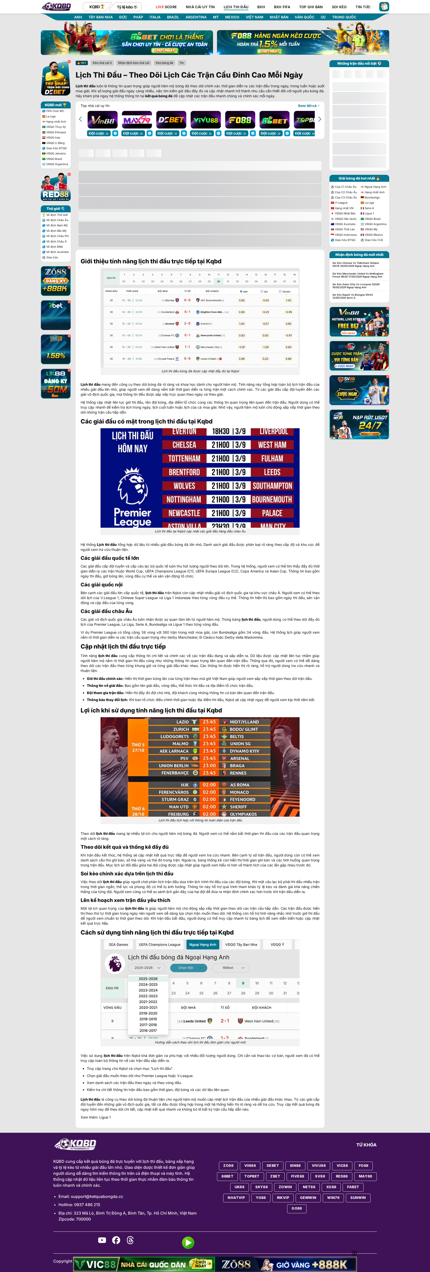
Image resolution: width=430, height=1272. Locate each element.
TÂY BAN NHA (101, 17)
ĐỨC (123, 17)
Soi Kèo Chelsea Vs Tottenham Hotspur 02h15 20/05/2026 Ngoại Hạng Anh (355, 264)
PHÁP (138, 17)
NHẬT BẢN (279, 17)
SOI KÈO (339, 7)
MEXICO (232, 17)
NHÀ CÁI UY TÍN (200, 7)
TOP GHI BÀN (311, 7)
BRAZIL (173, 17)
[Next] (319, 119)
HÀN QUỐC (304, 17)
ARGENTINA (196, 17)
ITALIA (155, 17)
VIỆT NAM (254, 17)
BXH (261, 7)
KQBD (58, 1161)
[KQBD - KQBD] (60, 6)
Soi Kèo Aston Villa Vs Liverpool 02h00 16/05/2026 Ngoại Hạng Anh (355, 286)
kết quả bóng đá (158, 96)
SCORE (166, 7)
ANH (78, 17)
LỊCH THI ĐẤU (236, 7)
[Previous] (80, 119)
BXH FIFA (282, 7)
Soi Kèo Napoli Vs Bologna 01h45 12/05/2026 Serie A (352, 296)
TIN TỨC (363, 7)
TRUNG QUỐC (344, 17)
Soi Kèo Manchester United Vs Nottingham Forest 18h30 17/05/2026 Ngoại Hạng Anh (357, 275)
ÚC (323, 17)
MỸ (216, 17)
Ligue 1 (105, 1117)
